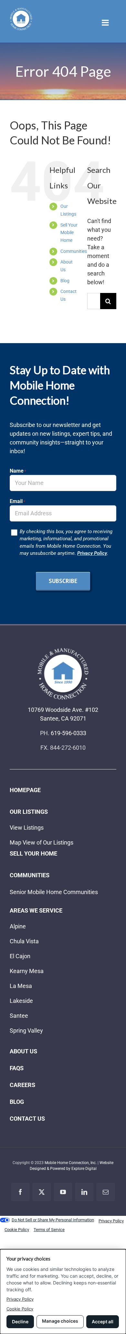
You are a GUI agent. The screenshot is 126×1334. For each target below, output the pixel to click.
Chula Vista (24, 941)
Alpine (18, 926)
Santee (19, 1015)
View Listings (27, 827)
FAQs (17, 1068)
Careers (22, 1085)
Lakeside (21, 1000)
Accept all (102, 1321)
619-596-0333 (68, 733)
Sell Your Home (33, 853)
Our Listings (29, 811)
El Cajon (20, 956)
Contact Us (27, 1118)
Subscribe (63, 581)
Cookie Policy (19, 1308)
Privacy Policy (92, 553)
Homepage (25, 790)
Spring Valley (26, 1030)
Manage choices (60, 1321)
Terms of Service (49, 1229)
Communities (73, 251)
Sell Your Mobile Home (69, 232)
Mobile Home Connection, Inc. (71, 1162)
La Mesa (21, 985)
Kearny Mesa (27, 971)
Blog (64, 280)
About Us (23, 1051)
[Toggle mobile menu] (106, 22)
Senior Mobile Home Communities (54, 892)
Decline (20, 1321)
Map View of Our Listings (41, 842)
